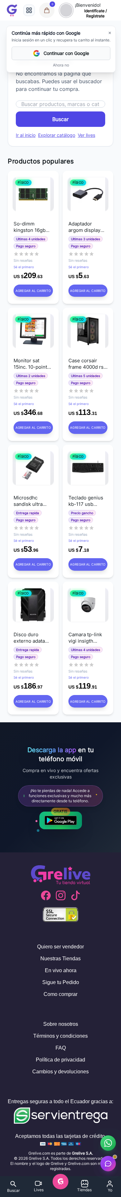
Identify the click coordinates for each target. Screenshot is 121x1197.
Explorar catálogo (56, 135)
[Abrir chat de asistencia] (108, 1163)
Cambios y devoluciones (60, 1071)
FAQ (60, 1048)
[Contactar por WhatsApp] (108, 1143)
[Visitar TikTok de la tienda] (75, 895)
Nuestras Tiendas (60, 958)
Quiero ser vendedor (60, 946)
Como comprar (60, 994)
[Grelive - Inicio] (12, 10)
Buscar (60, 119)
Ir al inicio (25, 135)
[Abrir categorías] (29, 10)
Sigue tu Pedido (60, 982)
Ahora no (61, 65)
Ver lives (86, 135)
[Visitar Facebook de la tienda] (46, 895)
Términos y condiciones (60, 1036)
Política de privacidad (60, 1059)
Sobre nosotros (60, 1024)
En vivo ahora (60, 970)
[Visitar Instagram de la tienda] (61, 895)
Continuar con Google (66, 53)
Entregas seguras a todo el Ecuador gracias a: (60, 1101)
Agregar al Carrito (33, 291)
